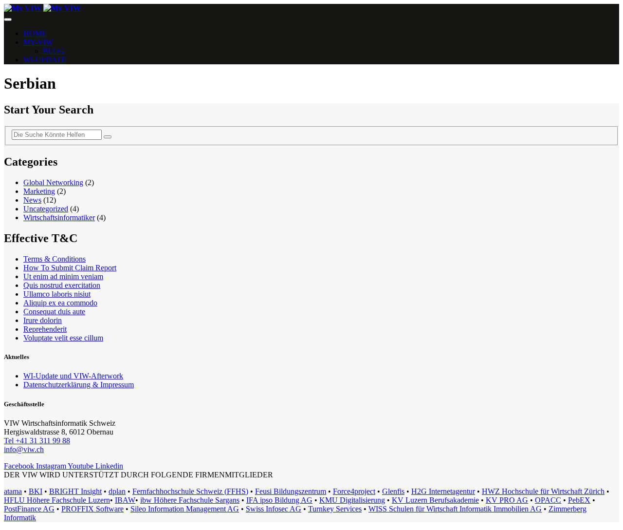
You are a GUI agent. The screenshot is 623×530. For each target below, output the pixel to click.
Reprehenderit (45, 329)
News (32, 200)
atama (13, 491)
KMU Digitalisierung (352, 500)
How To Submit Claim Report (69, 268)
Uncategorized (45, 209)
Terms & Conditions (54, 259)
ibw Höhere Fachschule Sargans (189, 500)
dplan (117, 491)
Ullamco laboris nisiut (57, 294)
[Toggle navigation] (8, 19)
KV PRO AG (507, 500)
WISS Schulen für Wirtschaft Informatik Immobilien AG (455, 509)
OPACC (548, 500)
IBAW (125, 500)
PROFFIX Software (92, 509)
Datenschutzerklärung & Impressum (78, 384)
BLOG (54, 51)
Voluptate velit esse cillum (63, 338)
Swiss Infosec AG (273, 509)
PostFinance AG (29, 509)
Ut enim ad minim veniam (63, 276)
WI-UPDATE (44, 60)
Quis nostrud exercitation (61, 285)
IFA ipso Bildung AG (279, 500)
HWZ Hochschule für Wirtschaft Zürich (543, 491)
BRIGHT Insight (75, 491)
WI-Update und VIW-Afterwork (73, 376)
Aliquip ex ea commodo (60, 303)
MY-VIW (38, 42)
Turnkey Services (335, 509)
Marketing (39, 191)
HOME (35, 33)
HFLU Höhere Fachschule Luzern (57, 500)
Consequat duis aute (54, 311)
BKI (35, 491)
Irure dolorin (42, 320)
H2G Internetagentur (443, 491)
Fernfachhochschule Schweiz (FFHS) (190, 491)
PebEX (579, 500)
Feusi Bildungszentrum (290, 491)
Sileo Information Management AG (184, 509)
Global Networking (53, 182)
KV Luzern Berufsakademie (435, 500)
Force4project (354, 491)
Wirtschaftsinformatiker (59, 217)
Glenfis (393, 491)
